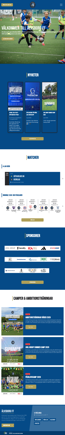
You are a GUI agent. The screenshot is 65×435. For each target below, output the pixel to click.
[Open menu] (61, 5)
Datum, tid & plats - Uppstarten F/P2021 (14, 114)
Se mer (31, 327)
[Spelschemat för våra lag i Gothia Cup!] (32, 96)
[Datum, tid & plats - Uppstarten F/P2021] (15, 96)
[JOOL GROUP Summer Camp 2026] (49, 96)
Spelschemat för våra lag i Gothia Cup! (31, 114)
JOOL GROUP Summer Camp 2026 (49, 114)
